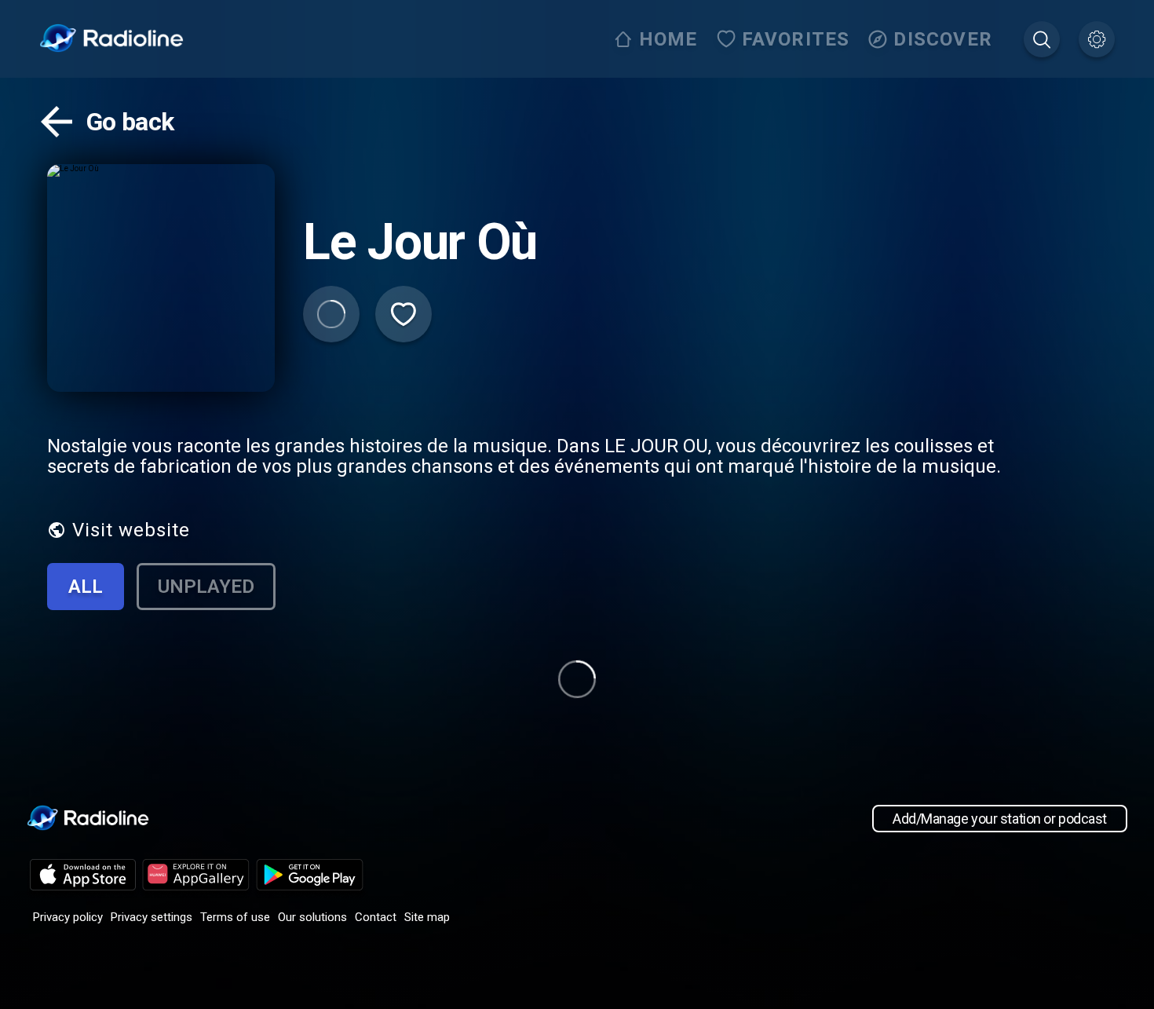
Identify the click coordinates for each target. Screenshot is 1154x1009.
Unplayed (206, 587)
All (85, 587)
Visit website (131, 530)
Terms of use (235, 917)
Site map (427, 917)
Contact (375, 917)
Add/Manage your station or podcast (1000, 818)
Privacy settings (151, 917)
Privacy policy (68, 917)
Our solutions (312, 917)
